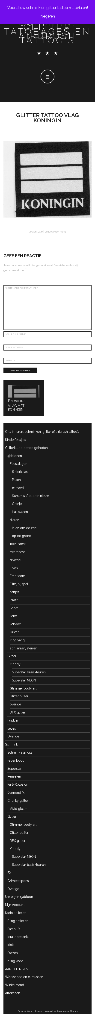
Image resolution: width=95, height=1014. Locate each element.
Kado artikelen (15, 913)
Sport (14, 608)
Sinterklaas (20, 472)
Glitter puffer (19, 696)
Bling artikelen (17, 921)
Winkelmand (14, 985)
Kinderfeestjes (15, 440)
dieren (14, 520)
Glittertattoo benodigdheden (26, 448)
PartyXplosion (17, 784)
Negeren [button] (47, 16)
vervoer (15, 624)
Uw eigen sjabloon (19, 897)
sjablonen (14, 456)
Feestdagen (18, 464)
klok (10, 945)
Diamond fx (15, 792)
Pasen (16, 480)
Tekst (13, 616)
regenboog (15, 760)
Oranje (17, 504)
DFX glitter (17, 712)
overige (15, 704)
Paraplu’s (13, 929)
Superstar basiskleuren (29, 672)
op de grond (21, 536)
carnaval (18, 488)
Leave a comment (55, 231)
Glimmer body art (23, 688)
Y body (15, 664)
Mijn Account (14, 905)
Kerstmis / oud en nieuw (30, 496)
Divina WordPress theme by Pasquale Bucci (48, 1011)
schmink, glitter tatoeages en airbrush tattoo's (47, 31)
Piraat (14, 600)
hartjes (14, 592)
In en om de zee (24, 528)
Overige (13, 736)
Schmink (11, 744)
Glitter (11, 656)
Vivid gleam (18, 809)
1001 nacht (18, 544)
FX (9, 873)
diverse (15, 560)
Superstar (14, 768)
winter (14, 632)
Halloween (20, 512)
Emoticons (18, 576)
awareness (17, 552)
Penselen (14, 776)
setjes (11, 728)
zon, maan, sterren (23, 648)
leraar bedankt (18, 937)
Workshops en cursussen (24, 977)
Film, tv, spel (19, 584)
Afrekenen (12, 993)
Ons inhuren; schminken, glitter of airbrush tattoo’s (42, 431)
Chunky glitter (17, 800)
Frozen (12, 953)
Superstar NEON (24, 680)
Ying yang (17, 640)
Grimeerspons (18, 881)
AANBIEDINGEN (16, 969)
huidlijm (13, 720)
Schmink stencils (19, 752)
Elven (14, 568)
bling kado (15, 961)
